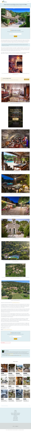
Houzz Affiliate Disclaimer (15, 414)
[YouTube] (16, 426)
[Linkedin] (13, 426)
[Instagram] (14, 426)
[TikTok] (17, 426)
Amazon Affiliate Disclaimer (15, 413)
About (15, 410)
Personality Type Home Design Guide (10, 353)
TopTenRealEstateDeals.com (16, 302)
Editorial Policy (15, 420)
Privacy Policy (15, 418)
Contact (15, 411)
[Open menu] (27, 1)
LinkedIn (20, 355)
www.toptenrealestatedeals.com (7, 329)
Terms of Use (15, 417)
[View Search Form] (28, 1)
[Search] (29, 405)
